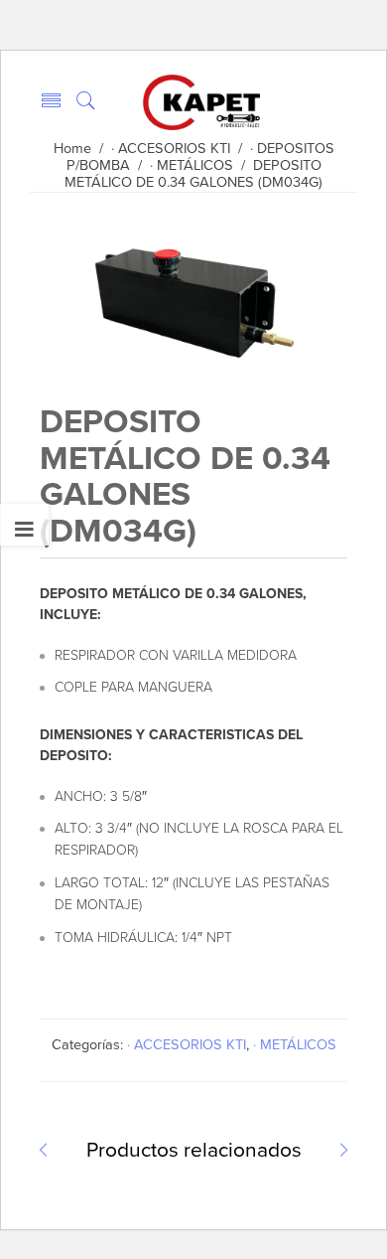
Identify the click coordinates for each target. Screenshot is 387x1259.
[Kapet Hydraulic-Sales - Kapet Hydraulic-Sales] (201, 101)
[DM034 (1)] (191, 366)
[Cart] (338, 99)
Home (72, 148)
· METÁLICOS (191, 165)
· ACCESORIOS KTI (170, 148)
